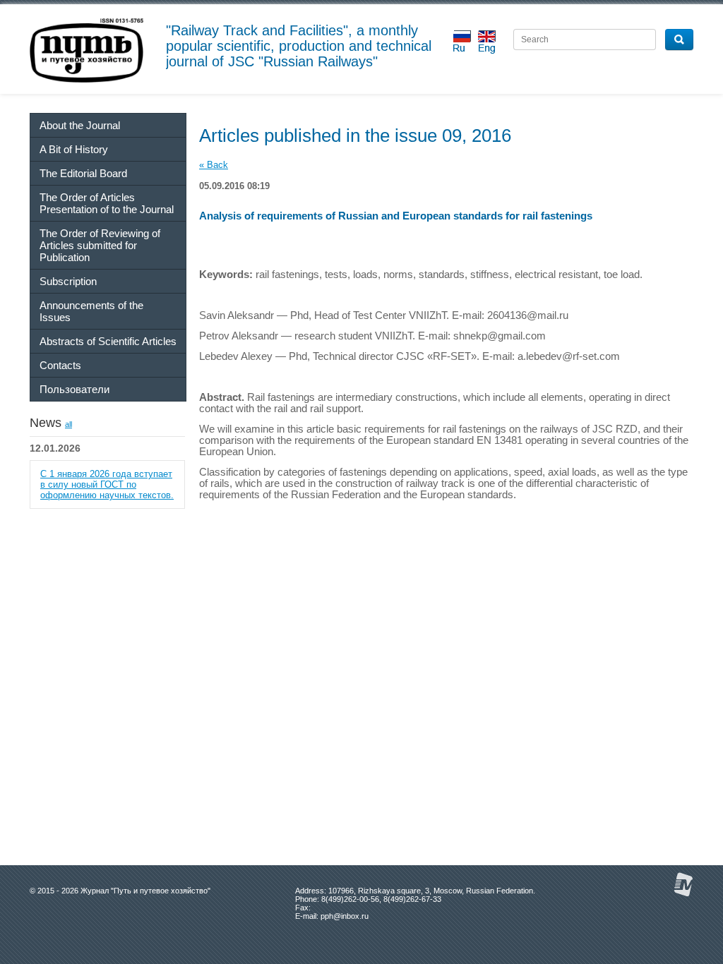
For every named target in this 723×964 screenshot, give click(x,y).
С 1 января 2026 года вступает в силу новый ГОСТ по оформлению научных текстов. (107, 484)
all (68, 424)
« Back (213, 164)
